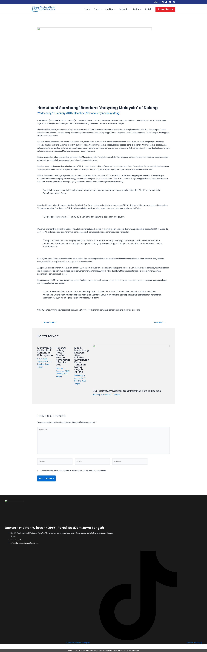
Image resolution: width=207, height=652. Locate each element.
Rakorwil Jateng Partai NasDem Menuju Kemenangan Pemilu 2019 (63, 356)
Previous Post (48, 322)
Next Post (160, 322)
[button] (101, 9)
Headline (79, 113)
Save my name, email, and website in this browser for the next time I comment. (73, 471)
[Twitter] (166, 2)
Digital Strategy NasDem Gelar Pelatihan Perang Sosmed (127, 391)
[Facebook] (162, 2)
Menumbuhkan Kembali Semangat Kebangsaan (45, 351)
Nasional (91, 113)
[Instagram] (170, 2)
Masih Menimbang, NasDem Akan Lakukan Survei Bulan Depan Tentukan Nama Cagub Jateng (81, 359)
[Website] (129, 462)
